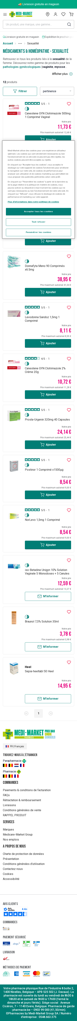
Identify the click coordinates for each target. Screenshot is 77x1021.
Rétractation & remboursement (22, 800)
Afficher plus (60, 74)
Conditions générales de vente (22, 810)
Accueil (8, 43)
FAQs (6, 795)
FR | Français (17, 746)
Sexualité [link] (33, 43)
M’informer (51, 596)
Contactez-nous (13, 869)
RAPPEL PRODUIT (14, 815)
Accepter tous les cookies (38, 211)
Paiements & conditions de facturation (27, 790)
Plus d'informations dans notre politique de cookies (33, 202)
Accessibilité (11, 879)
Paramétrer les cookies (38, 232)
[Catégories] (5, 14)
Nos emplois (11, 839)
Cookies (8, 874)
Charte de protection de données (23, 854)
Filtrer (23, 91)
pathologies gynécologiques (22, 67)
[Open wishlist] (63, 14)
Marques (8, 829)
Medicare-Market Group (18, 834)
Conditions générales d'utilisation (24, 864)
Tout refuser (38, 222)
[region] (38, 189)
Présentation (11, 859)
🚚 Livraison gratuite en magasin (38, 4)
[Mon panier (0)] (71, 14)
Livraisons (9, 805)
